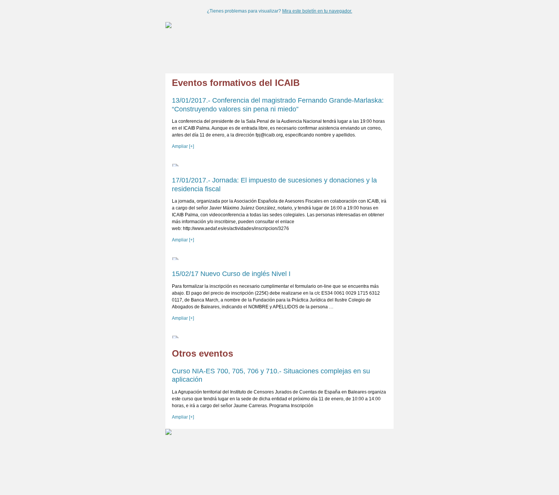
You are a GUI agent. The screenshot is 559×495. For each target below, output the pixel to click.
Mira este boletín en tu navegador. (317, 11)
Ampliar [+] (183, 146)
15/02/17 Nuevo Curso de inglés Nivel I (231, 274)
